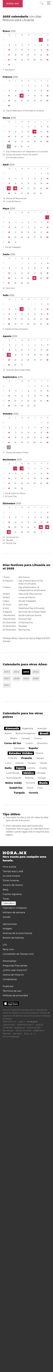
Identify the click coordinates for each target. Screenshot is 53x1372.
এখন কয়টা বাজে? (8, 1028)
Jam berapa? (8, 1030)
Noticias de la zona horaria (17, 933)
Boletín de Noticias (13, 937)
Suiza (40, 788)
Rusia (43, 783)
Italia (8, 768)
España (33, 748)
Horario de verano (14, 154)
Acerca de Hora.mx (13, 974)
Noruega (41, 773)
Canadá (26, 738)
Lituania (28, 20)
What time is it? (10, 1022)
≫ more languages (11, 1036)
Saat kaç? (7, 1033)
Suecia (30, 788)
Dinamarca (42, 743)
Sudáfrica (15, 787)
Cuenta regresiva (12, 894)
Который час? (20, 1028)
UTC (5, 944)
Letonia (31, 768)
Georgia (40, 758)
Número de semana (14, 912)
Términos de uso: (12, 991)
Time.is (8, 1019)
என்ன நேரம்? (17, 1033)
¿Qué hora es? (9, 1025)
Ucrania (33, 792)
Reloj (5, 889)
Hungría (32, 763)
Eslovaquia (19, 748)
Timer (6, 898)
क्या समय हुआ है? (32, 1022)
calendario (22, 18)
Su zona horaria (11, 876)
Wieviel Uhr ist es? (23, 1030)
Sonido (6, 917)
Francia (26, 758)
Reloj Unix (8, 949)
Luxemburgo (12, 773)
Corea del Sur (12, 743)
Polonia (29, 778)
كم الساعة (39, 1025)
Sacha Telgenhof (37, 638)
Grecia (8, 763)
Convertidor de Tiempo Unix (18, 954)
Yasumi (22, 638)
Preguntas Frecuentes (15, 965)
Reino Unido (13, 782)
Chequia (38, 738)
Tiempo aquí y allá (13, 871)
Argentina (27, 728)
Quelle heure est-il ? (25, 1025)
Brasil (44, 733)
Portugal (42, 778)
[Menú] (48, 3)
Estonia (39, 753)
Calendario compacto (15, 908)
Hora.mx (12, 3)
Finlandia (12, 758)
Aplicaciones (10, 924)
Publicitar (8, 986)
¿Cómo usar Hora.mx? (15, 970)
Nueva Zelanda (13, 778)
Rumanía (30, 783)
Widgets (7, 928)
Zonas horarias (11, 880)
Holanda (19, 763)
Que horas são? (33, 1028)
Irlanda (43, 763)
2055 (13, 31)
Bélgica (13, 738)
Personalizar (9, 961)
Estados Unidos (21, 753)
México (28, 773)
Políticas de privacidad (15, 995)
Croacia (29, 743)
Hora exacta (9, 866)
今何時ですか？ (39, 1030)
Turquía (19, 792)
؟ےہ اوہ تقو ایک (29, 1033)
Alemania (12, 728)
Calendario (9, 903)
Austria (8, 733)
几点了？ (21, 1022)
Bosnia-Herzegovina (25, 733)
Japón (20, 768)
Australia (42, 728)
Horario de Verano (13, 885)
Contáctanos (10, 979)
